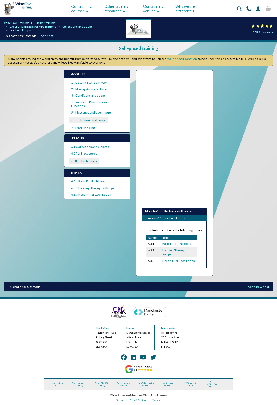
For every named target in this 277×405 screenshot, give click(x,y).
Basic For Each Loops (176, 243)
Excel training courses (57, 384)
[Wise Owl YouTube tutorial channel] (143, 357)
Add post (47, 36)
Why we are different (185, 8)
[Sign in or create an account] (258, 9)
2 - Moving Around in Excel (89, 89)
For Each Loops (20, 30)
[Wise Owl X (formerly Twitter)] (153, 357)
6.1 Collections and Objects (90, 147)
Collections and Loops (77, 26)
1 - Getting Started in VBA (89, 82)
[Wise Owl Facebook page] (124, 357)
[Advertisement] (174, 139)
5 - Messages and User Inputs (91, 112)
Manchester (168, 328)
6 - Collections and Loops (88, 120)
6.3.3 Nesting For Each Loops (91, 194)
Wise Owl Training (16, 23)
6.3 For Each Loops (84, 161)
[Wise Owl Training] (16, 15)
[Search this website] (239, 9)
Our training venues (153, 8)
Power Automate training (79, 384)
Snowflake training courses (146, 384)
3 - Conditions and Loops (88, 95)
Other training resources (116, 8)
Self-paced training (138, 48)
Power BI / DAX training (101, 384)
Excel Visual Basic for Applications (33, 26)
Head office (102, 328)
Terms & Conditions (138, 400)
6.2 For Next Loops (84, 153)
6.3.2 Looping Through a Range (92, 188)
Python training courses (123, 384)
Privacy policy (157, 400)
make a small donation (182, 59)
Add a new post (258, 286)
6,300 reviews (263, 32)
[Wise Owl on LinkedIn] (133, 357)
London (130, 328)
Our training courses (81, 8)
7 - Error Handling (83, 128)
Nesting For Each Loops (178, 261)
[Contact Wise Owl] (248, 9)
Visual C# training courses (212, 384)
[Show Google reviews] (138, 373)
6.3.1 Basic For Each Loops (89, 181)
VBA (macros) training (190, 384)
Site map (119, 400)
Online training (45, 23)
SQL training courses (168, 384)
